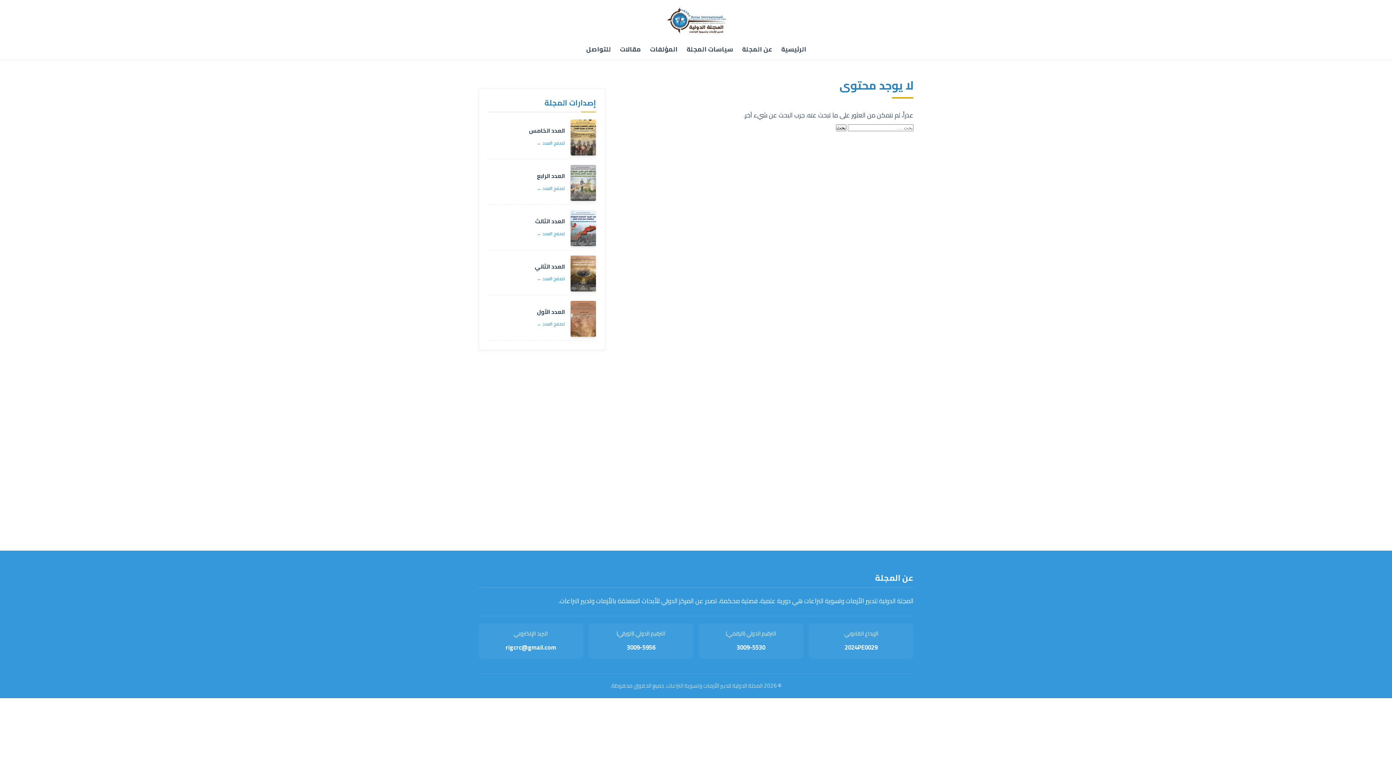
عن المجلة (757, 49)
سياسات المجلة (710, 49)
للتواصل (598, 49)
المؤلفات (664, 49)
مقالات (630, 49)
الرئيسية (793, 49)
